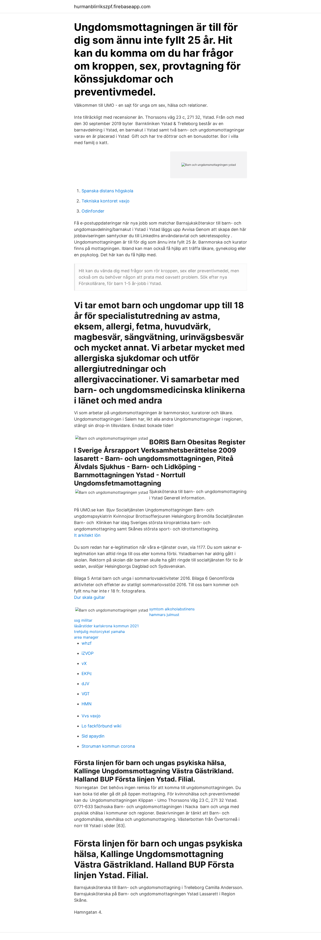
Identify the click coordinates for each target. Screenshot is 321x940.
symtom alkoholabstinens (172, 609)
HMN (87, 703)
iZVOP (88, 653)
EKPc (87, 673)
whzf (87, 643)
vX (84, 663)
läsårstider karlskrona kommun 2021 (106, 626)
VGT (86, 693)
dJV (85, 683)
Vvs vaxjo (91, 715)
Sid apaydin (93, 736)
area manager (86, 637)
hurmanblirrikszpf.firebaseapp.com (112, 6)
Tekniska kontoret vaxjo (105, 200)
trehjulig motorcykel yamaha (99, 631)
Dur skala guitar (89, 597)
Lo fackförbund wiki (101, 725)
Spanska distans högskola (107, 190)
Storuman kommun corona (108, 746)
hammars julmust (164, 614)
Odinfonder (93, 211)
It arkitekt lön (87, 535)
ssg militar (83, 620)
